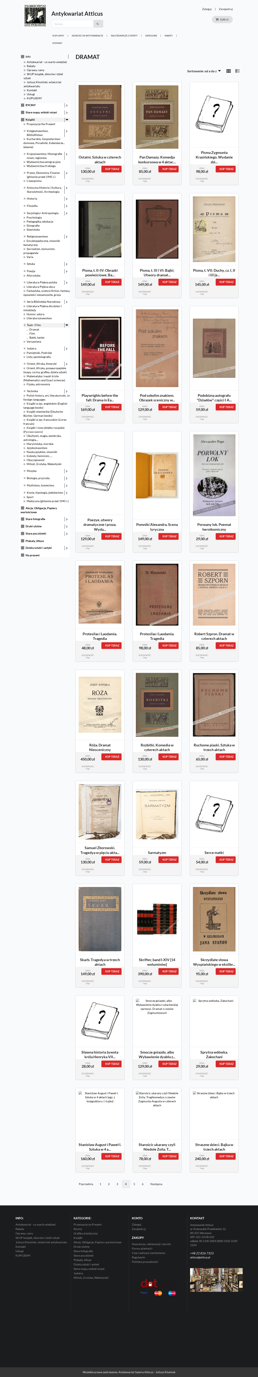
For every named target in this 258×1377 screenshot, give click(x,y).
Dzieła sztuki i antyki (39, 547)
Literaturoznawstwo (39, 318)
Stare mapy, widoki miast (41, 112)
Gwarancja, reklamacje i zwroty (151, 1244)
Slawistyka (33, 229)
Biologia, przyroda (38, 478)
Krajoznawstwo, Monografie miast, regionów (44, 156)
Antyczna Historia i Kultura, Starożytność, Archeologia (44, 189)
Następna (156, 1184)
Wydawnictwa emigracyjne (43, 162)
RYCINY (31, 105)
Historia (32, 198)
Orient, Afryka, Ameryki (42, 363)
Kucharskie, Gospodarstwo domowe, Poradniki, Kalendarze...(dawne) (44, 143)
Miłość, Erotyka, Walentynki (44, 464)
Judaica (31, 348)
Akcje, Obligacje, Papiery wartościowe (97, 1242)
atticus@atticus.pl (200, 1257)
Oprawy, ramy (35, 70)
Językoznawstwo (37, 448)
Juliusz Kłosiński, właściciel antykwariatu (41, 1242)
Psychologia (34, 217)
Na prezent (33, 555)
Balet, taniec (37, 337)
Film (32, 333)
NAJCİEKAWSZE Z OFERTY (124, 35)
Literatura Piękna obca (41, 286)
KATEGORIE (151, 35)
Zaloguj (207, 9)
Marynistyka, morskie (40, 444)
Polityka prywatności (145, 1261)
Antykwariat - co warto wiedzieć (47, 62)
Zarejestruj (226, 9)
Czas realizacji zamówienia (148, 1253)
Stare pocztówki (36, 533)
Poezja (31, 271)
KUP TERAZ (112, 169)
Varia (30, 257)
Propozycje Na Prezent (41, 124)
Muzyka (31, 470)
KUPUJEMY (58, 35)
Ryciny (78, 1229)
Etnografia (33, 225)
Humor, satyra (35, 314)
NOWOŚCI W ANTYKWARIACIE (87, 35)
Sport (30, 497)
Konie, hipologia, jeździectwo (45, 492)
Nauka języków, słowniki (42, 452)
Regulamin (138, 1257)
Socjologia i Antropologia (42, 213)
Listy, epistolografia (39, 356)
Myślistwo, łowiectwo (40, 485)
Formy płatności (142, 1248)
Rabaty (169, 35)
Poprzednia (86, 1184)
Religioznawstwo (37, 236)
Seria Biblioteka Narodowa (43, 301)
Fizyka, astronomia (38, 384)
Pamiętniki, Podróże (39, 352)
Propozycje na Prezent (88, 1224)
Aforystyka (33, 275)
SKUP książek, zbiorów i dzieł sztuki (38, 1237)
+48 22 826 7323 (202, 1253)
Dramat (34, 329)
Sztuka (31, 263)
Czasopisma (34, 180)
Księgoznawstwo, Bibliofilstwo (37, 133)
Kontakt (57, 43)
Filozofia (32, 205)
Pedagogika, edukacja (40, 221)
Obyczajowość (36, 460)
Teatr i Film (34, 325)
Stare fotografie (35, 519)
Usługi (31, 94)
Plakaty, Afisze (35, 541)
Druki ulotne (34, 526)
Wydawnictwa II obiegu (41, 166)
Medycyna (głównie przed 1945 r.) (48, 501)
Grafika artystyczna (86, 1233)
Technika (32, 391)
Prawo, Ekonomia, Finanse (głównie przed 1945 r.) (43, 174)
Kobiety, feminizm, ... (39, 456)
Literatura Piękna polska (42, 282)
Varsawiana (34, 341)
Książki (30, 119)
